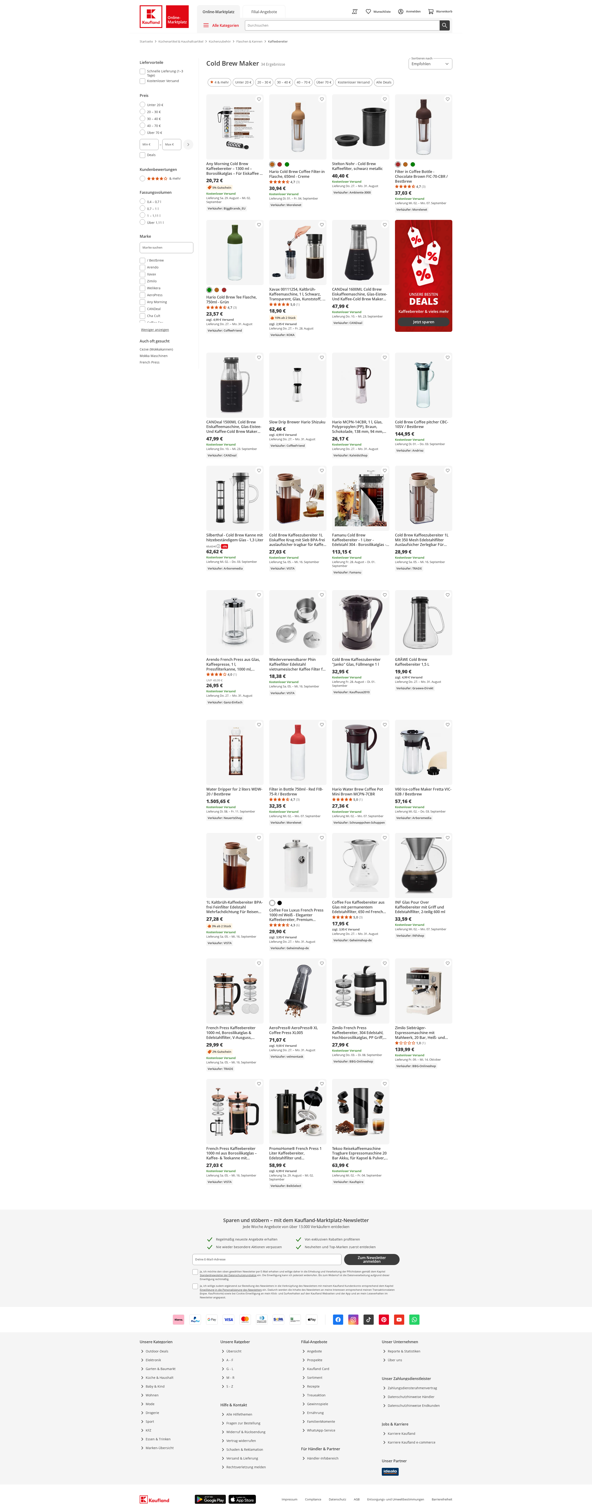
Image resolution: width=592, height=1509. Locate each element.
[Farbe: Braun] (280, 164)
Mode (150, 1404)
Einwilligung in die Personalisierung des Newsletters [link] (231, 1289)
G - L (229, 1369)
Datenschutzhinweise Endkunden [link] (414, 1405)
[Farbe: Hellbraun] (272, 164)
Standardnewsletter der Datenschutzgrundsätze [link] (228, 1275)
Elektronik (153, 1360)
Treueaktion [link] (316, 1395)
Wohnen (152, 1395)
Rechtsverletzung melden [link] (246, 1467)
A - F (229, 1360)
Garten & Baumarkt (161, 1369)
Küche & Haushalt (159, 1377)
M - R (230, 1377)
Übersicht (233, 1351)
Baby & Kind (155, 1386)
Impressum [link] (289, 1499)
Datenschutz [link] (337, 1499)
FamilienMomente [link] (321, 1421)
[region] (169, 195)
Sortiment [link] (314, 1377)
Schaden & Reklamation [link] (244, 1449)
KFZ (148, 1430)
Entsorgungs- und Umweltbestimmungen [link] (395, 1499)
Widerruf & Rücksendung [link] (245, 1432)
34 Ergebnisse (273, 64)
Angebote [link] (314, 1351)
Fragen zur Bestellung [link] (243, 1423)
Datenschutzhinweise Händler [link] (411, 1397)
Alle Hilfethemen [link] (239, 1414)
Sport (150, 1421)
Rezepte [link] (313, 1386)
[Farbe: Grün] (287, 164)
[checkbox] (165, 73)
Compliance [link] (313, 1499)
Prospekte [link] (314, 1360)
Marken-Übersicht (160, 1448)
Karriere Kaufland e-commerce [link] (411, 1442)
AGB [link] (357, 1499)
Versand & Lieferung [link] (242, 1458)
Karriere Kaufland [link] (401, 1433)
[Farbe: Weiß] (272, 903)
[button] (219, 82)
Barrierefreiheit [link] (442, 1499)
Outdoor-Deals (157, 1351)
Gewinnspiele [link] (317, 1404)
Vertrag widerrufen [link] (241, 1440)
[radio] (165, 105)
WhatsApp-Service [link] (321, 1430)
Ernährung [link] (315, 1412)
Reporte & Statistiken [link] (404, 1351)
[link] (264, 11)
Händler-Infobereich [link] (323, 1458)
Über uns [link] (395, 1360)
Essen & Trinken (158, 1439)
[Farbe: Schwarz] (280, 903)
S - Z (229, 1386)
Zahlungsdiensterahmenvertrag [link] (412, 1388)
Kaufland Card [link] (318, 1369)
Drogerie (152, 1412)
